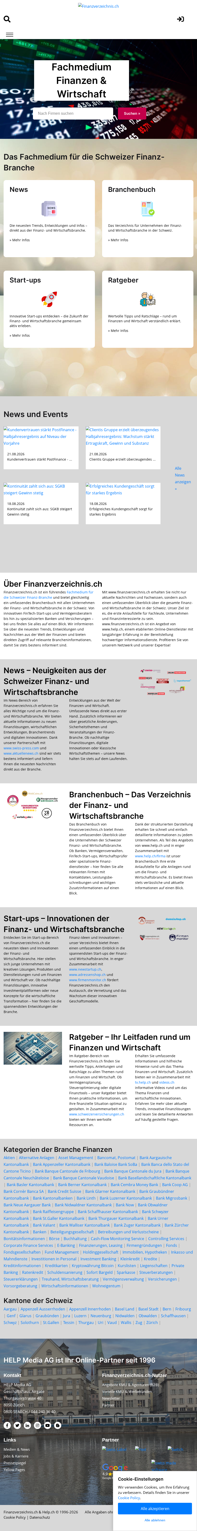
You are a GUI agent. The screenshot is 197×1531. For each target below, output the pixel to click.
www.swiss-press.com (21, 748)
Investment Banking (98, 1259)
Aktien (9, 1157)
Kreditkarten (56, 1265)
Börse (54, 1238)
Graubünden (47, 1315)
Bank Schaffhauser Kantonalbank (108, 1211)
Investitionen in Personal (53, 1259)
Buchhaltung (75, 1238)
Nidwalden (125, 1315)
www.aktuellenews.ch (21, 753)
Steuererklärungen (21, 1279)
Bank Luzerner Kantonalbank (126, 1198)
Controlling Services (166, 1238)
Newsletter (111, 1398)
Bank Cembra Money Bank (134, 1184)
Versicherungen (162, 1279)
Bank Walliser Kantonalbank (84, 1225)
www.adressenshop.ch (87, 974)
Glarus (25, 1315)
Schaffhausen (173, 1315)
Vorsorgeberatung (20, 1286)
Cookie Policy (15, 1517)
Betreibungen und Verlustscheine (128, 1232)
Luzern (80, 1315)
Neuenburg (101, 1315)
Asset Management (75, 1157)
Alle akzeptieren (155, 1508)
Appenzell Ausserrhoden (43, 1309)
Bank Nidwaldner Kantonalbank (83, 1205)
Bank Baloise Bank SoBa (115, 1164)
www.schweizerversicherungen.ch (96, 1114)
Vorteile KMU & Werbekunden (127, 1391)
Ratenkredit (32, 1272)
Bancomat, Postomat (116, 1157)
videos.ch (166, 1082)
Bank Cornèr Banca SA (24, 1191)
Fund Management (62, 1252)
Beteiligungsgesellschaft (72, 1232)
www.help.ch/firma (150, 856)
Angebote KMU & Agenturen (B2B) (130, 1384)
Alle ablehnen (155, 1520)
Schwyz (10, 1322)
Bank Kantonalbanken (53, 1198)
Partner (108, 1405)
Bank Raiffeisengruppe (53, 1211)
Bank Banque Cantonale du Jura (132, 1171)
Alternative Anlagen (36, 1157)
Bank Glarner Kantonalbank (110, 1191)
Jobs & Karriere (16, 1456)
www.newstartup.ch (85, 969)
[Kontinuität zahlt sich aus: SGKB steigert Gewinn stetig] (41, 489)
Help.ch (48, 1512)
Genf (11, 1315)
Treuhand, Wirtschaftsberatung (70, 1279)
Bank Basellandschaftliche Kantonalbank (154, 1178)
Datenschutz (40, 1517)
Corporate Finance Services (28, 1245)
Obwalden (148, 1315)
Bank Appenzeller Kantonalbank (61, 1164)
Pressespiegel (15, 1462)
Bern (167, 1309)
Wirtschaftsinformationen (64, 1286)
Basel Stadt (148, 1309)
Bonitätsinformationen (24, 1238)
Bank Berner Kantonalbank (82, 1184)
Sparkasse (126, 1272)
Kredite (150, 1259)
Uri (100, 1322)
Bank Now (125, 1205)
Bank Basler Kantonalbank (30, 1184)
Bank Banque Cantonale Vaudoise (83, 1178)
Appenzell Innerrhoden (90, 1309)
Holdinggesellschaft (100, 1252)
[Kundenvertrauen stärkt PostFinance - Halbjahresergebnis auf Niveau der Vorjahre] (41, 436)
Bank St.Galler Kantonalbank (58, 1218)
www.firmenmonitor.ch (87, 980)
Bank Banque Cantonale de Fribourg (67, 1171)
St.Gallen (51, 1322)
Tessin (68, 1322)
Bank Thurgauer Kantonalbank (116, 1218)
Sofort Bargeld (99, 1272)
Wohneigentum (106, 1286)
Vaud (112, 1322)
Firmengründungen (144, 1245)
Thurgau (86, 1322)
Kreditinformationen (22, 1265)
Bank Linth (86, 1198)
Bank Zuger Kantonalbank (137, 1225)
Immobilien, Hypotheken (145, 1252)
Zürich (152, 1322)
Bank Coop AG (175, 1184)
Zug (138, 1322)
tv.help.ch (143, 1082)
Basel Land (124, 1309)
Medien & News (17, 1449)
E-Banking (66, 1245)
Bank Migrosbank (171, 1198)
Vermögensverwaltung (123, 1279)
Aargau (10, 1309)
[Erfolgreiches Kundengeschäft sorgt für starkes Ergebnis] (123, 489)
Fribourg (183, 1309)
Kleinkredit (130, 1259)
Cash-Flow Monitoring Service (117, 1238)
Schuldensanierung (64, 1272)
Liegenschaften (153, 1265)
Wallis (126, 1322)
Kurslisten (127, 1265)
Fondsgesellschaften (22, 1252)
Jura (66, 1315)
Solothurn (30, 1322)
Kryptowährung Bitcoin (93, 1265)
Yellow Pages (14, 1469)
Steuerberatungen (156, 1272)
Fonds (171, 1245)
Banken (39, 1232)
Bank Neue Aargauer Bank (27, 1205)
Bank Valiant (44, 1225)
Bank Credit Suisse (64, 1191)
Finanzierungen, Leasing (101, 1245)
